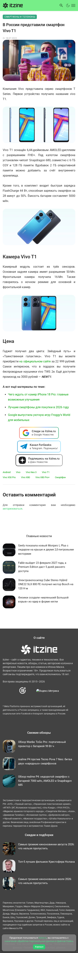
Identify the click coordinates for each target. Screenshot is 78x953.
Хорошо (39, 946)
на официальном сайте (35, 361)
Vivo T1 (46, 472)
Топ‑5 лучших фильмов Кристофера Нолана (46, 861)
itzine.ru (43, 937)
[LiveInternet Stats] (31, 691)
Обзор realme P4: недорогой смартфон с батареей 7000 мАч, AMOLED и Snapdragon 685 (45, 780)
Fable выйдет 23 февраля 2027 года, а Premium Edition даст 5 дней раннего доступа (42, 567)
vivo (18, 472)
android (7, 472)
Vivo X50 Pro (9, 477)
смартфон (60, 477)
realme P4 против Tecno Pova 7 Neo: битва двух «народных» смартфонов (45, 761)
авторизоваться (12, 508)
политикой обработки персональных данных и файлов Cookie (39, 941)
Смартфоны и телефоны (20, 17)
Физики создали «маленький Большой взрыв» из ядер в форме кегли (43, 599)
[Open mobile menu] (73, 5)
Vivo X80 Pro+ (42, 477)
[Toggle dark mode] (68, 5)
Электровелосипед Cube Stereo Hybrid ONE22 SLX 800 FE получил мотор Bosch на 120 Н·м (45, 584)
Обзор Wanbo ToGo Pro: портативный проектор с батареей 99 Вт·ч (42, 744)
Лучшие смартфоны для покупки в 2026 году (38, 407)
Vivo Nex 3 (31, 472)
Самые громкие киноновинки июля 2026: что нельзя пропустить (45, 881)
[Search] (61, 5)
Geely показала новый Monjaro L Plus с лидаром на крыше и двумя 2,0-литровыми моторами (46, 549)
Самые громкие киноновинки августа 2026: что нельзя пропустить (46, 846)
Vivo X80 (25, 477)
